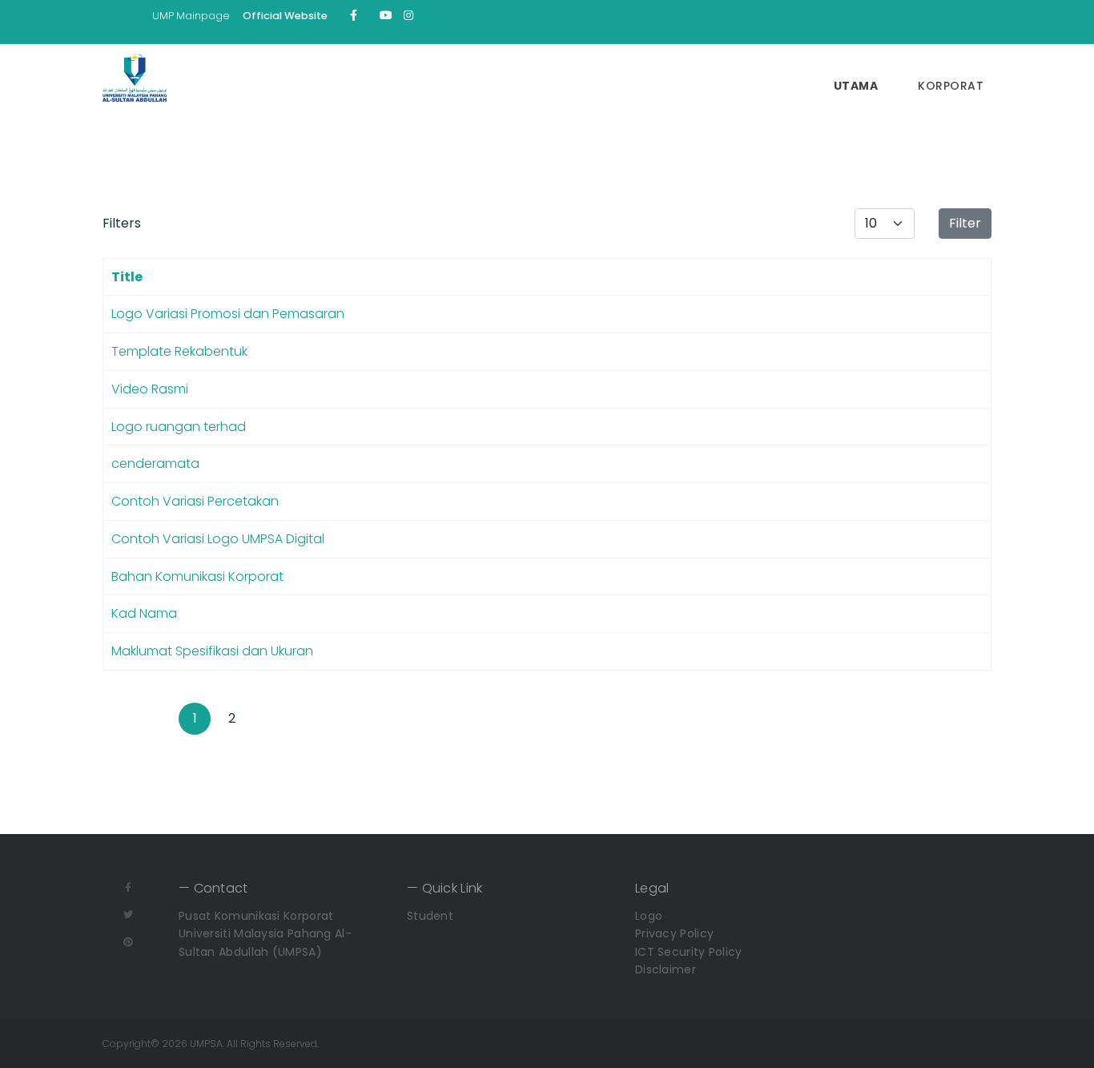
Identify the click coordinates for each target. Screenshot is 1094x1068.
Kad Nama (144, 613)
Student (430, 916)
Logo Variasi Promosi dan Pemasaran (227, 313)
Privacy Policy (674, 933)
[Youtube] (386, 15)
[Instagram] (408, 15)
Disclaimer (665, 969)
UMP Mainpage (191, 15)
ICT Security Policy (688, 952)
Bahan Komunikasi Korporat (197, 576)
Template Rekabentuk (179, 351)
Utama (856, 86)
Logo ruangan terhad (178, 426)
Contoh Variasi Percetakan (195, 501)
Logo (648, 916)
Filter (965, 223)
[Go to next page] (268, 719)
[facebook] (353, 15)
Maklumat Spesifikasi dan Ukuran (212, 651)
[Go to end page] (305, 719)
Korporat (950, 86)
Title (127, 277)
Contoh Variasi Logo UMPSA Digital (217, 539)
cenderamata (155, 463)
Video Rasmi (149, 389)
